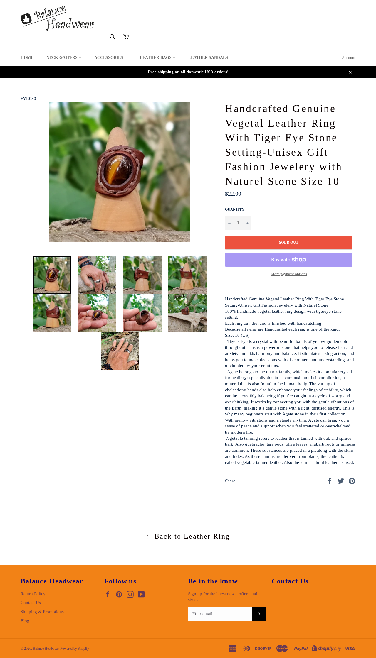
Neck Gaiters (62, 57)
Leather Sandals (208, 57)
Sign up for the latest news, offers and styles (222, 596)
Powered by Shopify (74, 649)
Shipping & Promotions (42, 611)
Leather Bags (156, 57)
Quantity (234, 209)
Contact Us (31, 602)
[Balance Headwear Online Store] (57, 18)
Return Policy (33, 593)
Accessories (109, 57)
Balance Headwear (45, 649)
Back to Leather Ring (191, 536)
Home (27, 57)
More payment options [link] (289, 274)
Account (348, 57)
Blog (25, 620)
